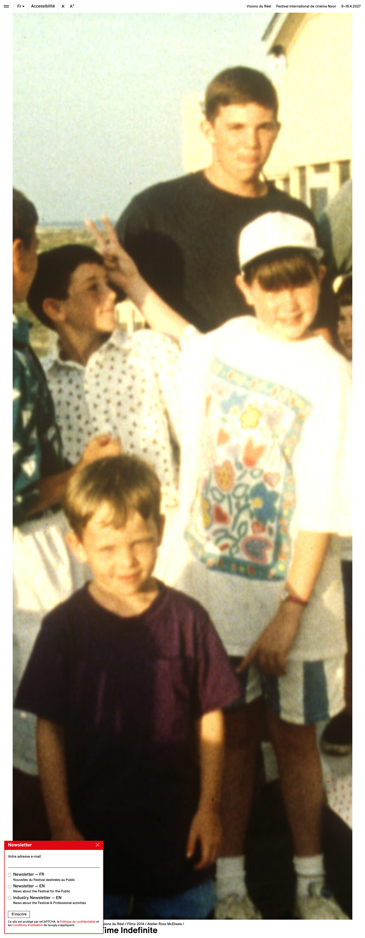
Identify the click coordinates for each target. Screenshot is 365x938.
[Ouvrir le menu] (6, 6)
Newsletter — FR (44, 876)
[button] (97, 466)
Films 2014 (135, 924)
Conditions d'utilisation (27, 925)
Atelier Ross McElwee (164, 924)
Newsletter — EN (41, 888)
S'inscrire (19, 914)
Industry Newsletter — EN (49, 900)
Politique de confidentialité (78, 921)
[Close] (96, 845)
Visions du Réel (112, 924)
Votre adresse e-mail (24, 856)
